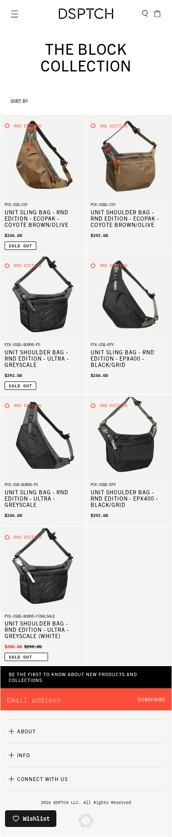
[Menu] (14, 14)
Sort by (19, 101)
